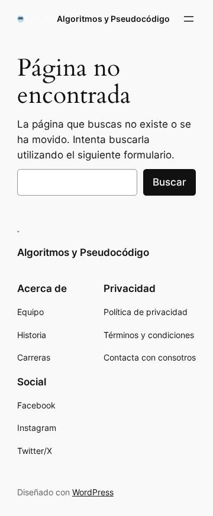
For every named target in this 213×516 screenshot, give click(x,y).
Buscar (169, 182)
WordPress (93, 492)
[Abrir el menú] (189, 19)
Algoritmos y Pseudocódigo (113, 19)
